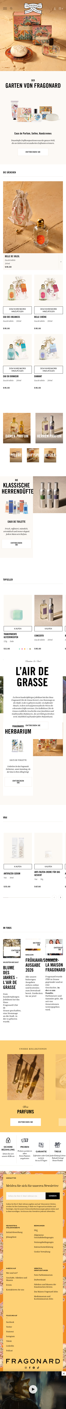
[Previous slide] (54, 897)
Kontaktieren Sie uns (15, 1290)
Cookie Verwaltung (42, 1252)
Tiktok (9, 1341)
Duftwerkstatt (40, 1280)
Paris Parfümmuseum (43, 1275)
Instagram (10, 1336)
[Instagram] (26, 1368)
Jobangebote (11, 1237)
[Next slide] (60, 897)
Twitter (9, 1327)
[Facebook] (29, 1368)
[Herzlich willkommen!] (33, 8)
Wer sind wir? (12, 1273)
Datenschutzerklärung (43, 1247)
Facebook (10, 1322)
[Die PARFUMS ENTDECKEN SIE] (25, 1077)
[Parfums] (25, 1077)
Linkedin (10, 1346)
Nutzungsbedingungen (44, 1242)
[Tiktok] (38, 1368)
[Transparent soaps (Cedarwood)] (19, 649)
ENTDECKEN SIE (33, 152)
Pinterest (10, 1332)
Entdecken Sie (16, 544)
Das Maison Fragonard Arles (46, 1292)
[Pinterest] (34, 1368)
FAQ (36, 1230)
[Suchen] (11, 8)
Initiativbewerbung (14, 1232)
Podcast (9, 1351)
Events (9, 1285)
